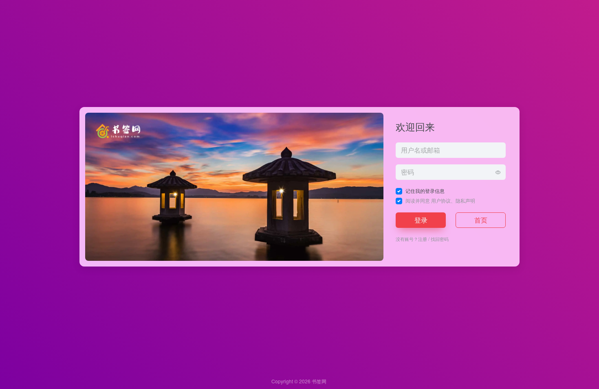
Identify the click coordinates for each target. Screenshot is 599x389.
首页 (480, 220)
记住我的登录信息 (425, 190)
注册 (422, 239)
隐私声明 (465, 200)
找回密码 (440, 239)
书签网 (319, 381)
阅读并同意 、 (440, 200)
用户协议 (441, 200)
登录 (420, 220)
